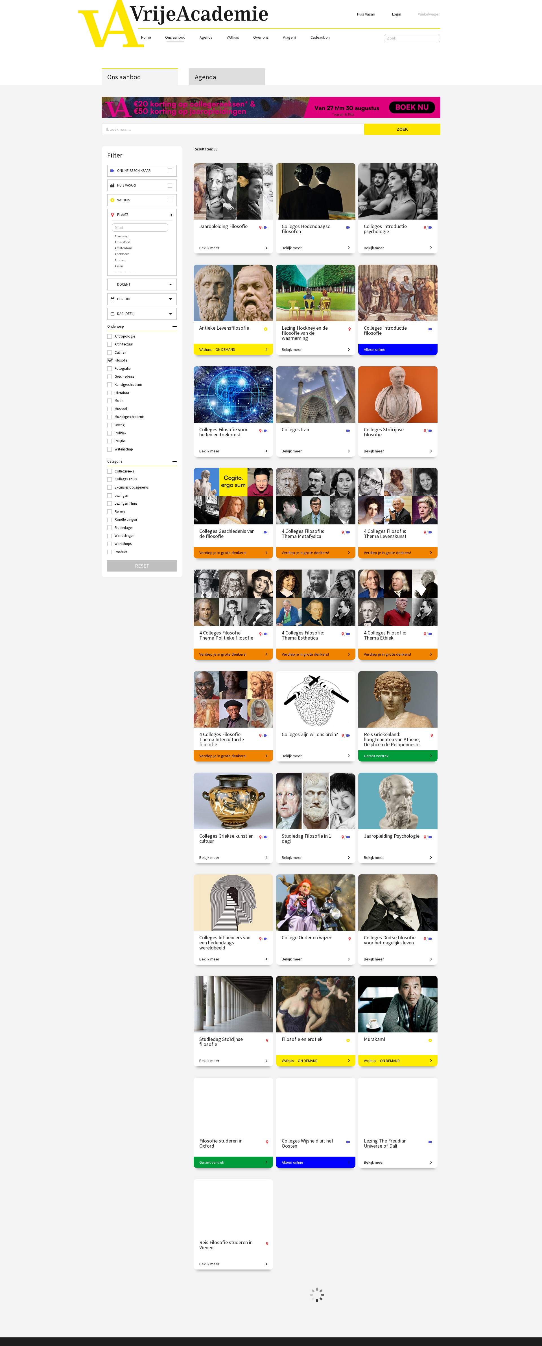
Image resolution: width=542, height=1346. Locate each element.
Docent (123, 284)
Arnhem (120, 260)
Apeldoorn (122, 254)
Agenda (206, 37)
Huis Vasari (366, 14)
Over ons (261, 37)
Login (396, 14)
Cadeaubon (320, 37)
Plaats (122, 214)
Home (146, 37)
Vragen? (289, 37)
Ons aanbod (175, 37)
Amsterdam (123, 248)
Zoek (402, 129)
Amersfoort (122, 242)
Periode (124, 299)
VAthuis (233, 37)
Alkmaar (121, 236)
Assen (119, 266)
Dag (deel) (126, 313)
